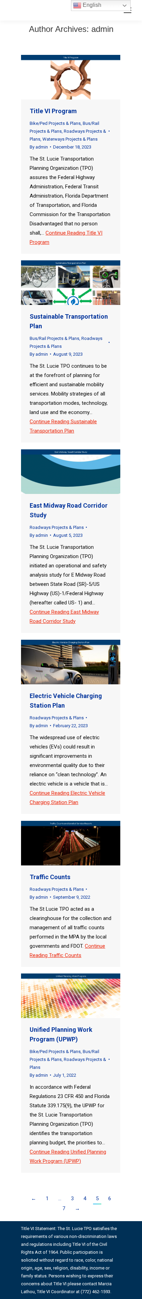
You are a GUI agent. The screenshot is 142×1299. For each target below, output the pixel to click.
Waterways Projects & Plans (70, 139)
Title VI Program (53, 111)
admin (102, 29)
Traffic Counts (50, 877)
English (91, 5)
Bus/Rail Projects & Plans (54, 338)
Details (80, 77)
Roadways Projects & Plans (57, 527)
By (39, 147)
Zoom (61, 77)
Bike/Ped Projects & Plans (55, 123)
